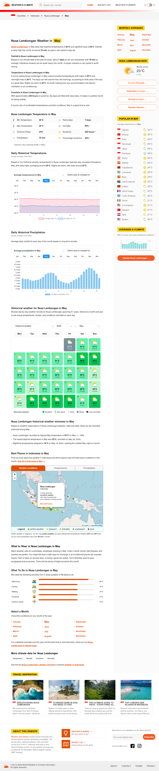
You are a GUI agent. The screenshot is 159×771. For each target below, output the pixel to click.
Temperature (17, 658)
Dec (97, 181)
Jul (61, 181)
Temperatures (60, 468)
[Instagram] (139, 746)
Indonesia (35, 15)
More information (46, 504)
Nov (89, 181)
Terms (138, 766)
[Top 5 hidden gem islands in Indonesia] (136, 690)
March (16, 631)
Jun (53, 181)
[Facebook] (133, 746)
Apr (39, 181)
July (46, 631)
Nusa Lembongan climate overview (38, 664)
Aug (68, 181)
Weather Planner (125, 4)
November (81, 631)
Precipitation (89, 468)
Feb (24, 181)
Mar (31, 181)
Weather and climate (19, 736)
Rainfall (29, 658)
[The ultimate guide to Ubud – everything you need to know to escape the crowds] (100, 690)
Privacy (151, 766)
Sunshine (39, 658)
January (17, 621)
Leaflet (86, 525)
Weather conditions (28, 468)
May (67, 15)
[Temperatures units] (149, 4)
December (81, 635)
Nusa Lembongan (52, 15)
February (17, 626)
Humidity (50, 658)
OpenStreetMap (96, 525)
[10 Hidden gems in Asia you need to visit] (64, 690)
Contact (126, 766)
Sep (75, 181)
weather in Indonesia (74, 664)
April (15, 635)
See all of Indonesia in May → (31, 461)
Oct (82, 181)
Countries (21, 15)
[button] (40, 507)
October (79, 626)
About (113, 766)
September (81, 621)
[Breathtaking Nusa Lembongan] (28, 690)
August (47, 636)
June (46, 626)
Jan (17, 181)
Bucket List (104, 4)
